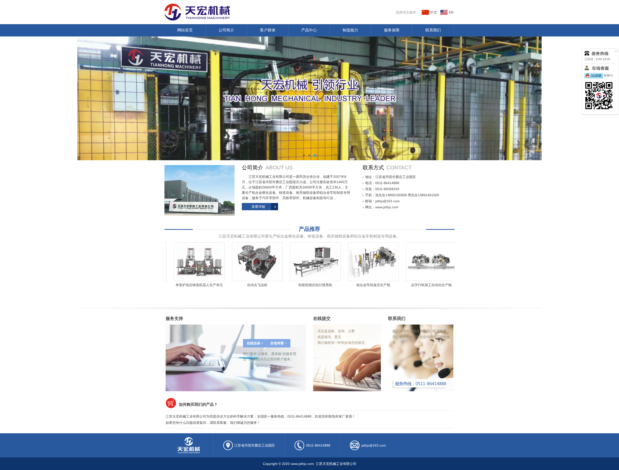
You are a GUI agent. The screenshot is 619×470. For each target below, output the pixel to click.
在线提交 (322, 318)
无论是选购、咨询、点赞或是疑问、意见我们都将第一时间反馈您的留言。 (342, 337)
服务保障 (391, 30)
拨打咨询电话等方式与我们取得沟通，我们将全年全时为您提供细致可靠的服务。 (421, 337)
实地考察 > (278, 343)
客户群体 (267, 30)
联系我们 (433, 30)
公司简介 (226, 30)
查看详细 (258, 207)
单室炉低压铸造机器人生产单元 (169, 285)
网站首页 (185, 30)
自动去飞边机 (227, 285)
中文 (433, 12)
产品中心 (309, 30)
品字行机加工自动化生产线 (401, 285)
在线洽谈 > (255, 343)
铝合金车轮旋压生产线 (343, 285)
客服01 (608, 75)
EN (451, 12)
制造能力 (350, 30)
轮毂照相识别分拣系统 (285, 285)
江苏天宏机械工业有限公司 (235, 12)
